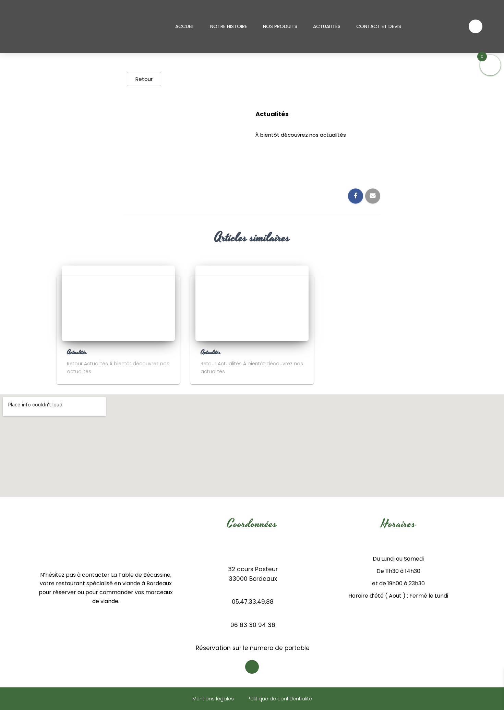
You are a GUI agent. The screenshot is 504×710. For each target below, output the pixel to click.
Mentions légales (213, 698)
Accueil (184, 26)
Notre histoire (228, 26)
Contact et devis (378, 26)
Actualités (326, 26)
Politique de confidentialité (280, 698)
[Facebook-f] (475, 26)
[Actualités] (118, 302)
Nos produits (280, 26)
